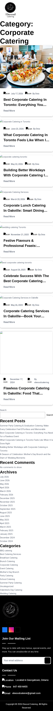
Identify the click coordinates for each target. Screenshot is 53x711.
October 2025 (6, 505)
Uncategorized (6, 586)
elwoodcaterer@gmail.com (26, 693)
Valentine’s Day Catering (11, 590)
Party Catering (6, 575)
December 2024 (7, 537)
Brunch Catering (7, 561)
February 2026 (6, 494)
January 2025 (6, 534)
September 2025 (7, 509)
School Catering (7, 579)
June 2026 (5, 480)
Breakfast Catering (8, 557)
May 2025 (4, 519)
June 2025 (5, 516)
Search (3, 410)
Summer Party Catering (11, 582)
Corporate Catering (9, 565)
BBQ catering (6, 550)
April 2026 (4, 487)
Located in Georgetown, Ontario (32, 680)
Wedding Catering (8, 593)
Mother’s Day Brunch (9, 572)
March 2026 (5, 491)
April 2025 (4, 523)
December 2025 (7, 498)
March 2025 (5, 527)
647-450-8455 (20, 686)
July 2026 (4, 477)
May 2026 (4, 484)
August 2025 (6, 512)
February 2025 (6, 530)
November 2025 (7, 502)
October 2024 (6, 541)
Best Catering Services (10, 554)
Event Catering (6, 568)
